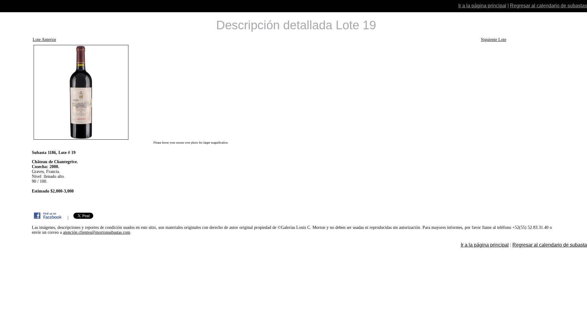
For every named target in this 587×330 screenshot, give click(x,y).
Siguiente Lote (493, 39)
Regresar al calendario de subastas (548, 5)
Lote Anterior (44, 39)
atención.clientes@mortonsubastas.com (96, 232)
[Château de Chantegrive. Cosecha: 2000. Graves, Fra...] (190, 92)
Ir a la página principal (482, 5)
